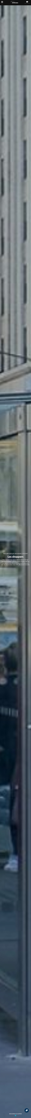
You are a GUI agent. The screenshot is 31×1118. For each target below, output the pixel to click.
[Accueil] (14, 2)
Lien (15, 1115)
